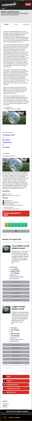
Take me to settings (14, 417)
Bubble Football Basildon (12, 15)
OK (4, 417)
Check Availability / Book (12, 213)
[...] (12, 263)
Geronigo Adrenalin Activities (16, 4)
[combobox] (15, 235)
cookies (29, 414)
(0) (4, 8)
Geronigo (3, 13)
